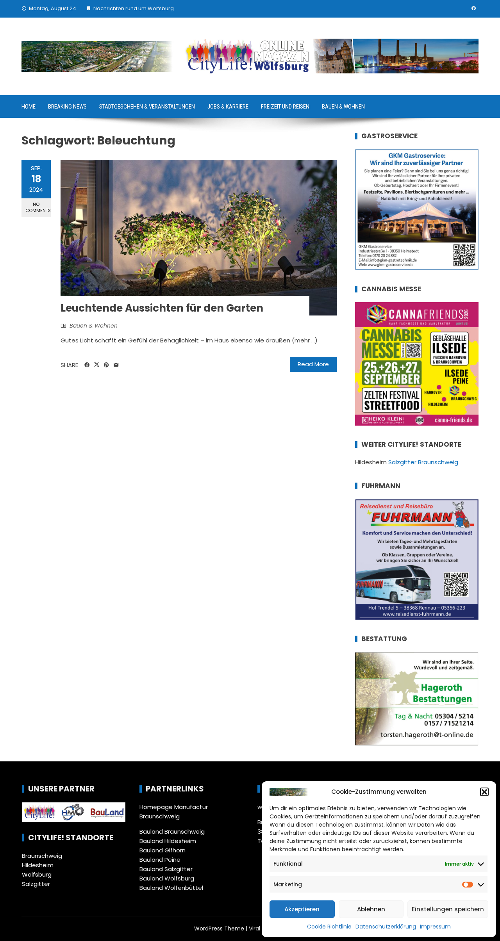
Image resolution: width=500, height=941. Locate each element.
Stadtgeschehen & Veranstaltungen (147, 106)
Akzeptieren (302, 909)
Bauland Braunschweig (172, 831)
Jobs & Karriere (227, 106)
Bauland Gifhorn (162, 850)
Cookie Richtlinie (329, 926)
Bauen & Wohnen (343, 106)
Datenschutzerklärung (385, 926)
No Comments (38, 207)
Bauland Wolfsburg (166, 878)
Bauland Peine (159, 859)
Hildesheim (38, 865)
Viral (254, 928)
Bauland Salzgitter (166, 869)
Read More (313, 364)
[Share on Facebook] (87, 365)
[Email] (116, 365)
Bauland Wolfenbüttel (171, 888)
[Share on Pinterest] (106, 365)
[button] (484, 792)
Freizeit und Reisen (285, 106)
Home (28, 106)
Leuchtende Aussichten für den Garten (162, 308)
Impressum (435, 926)
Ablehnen (371, 909)
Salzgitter (36, 884)
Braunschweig (42, 856)
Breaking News (67, 106)
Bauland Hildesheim (167, 841)
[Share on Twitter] (97, 364)
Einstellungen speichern (448, 909)
